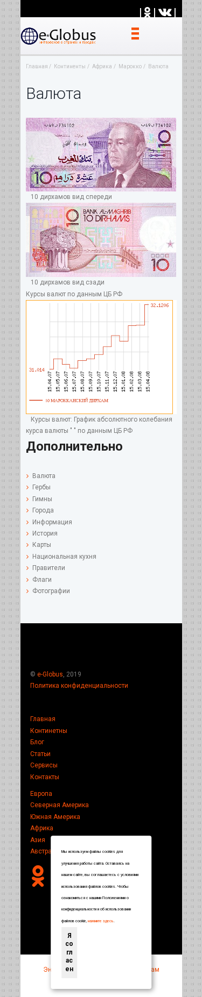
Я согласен (69, 952)
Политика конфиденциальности (79, 685)
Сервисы (44, 765)
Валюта (43, 476)
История (45, 533)
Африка (41, 828)
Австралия (46, 851)
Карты (41, 545)
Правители (48, 568)
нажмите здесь (101, 921)
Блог (37, 742)
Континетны (48, 731)
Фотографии (51, 591)
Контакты (44, 777)
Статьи (40, 754)
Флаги (42, 579)
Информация (52, 522)
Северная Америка (59, 805)
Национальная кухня (64, 556)
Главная (42, 719)
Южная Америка (55, 817)
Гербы (41, 487)
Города (43, 510)
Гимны (42, 499)
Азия (37, 840)
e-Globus (50, 674)
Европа (41, 793)
